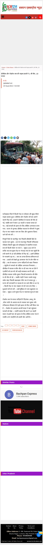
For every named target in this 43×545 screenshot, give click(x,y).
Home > (4, 67)
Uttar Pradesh (9, 474)
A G (4, 81)
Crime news (32, 326)
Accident (5, 330)
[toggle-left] (6, 17)
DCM (23, 326)
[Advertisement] (21, 43)
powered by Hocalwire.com (34, 541)
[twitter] (29, 17)
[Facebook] (2, 138)
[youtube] (32, 17)
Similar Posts (8, 382)
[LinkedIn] (8, 138)
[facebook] (26, 17)
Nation (5, 424)
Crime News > (10, 67)
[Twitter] (5, 138)
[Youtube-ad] (21, 410)
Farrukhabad (17, 330)
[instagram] (35, 17)
